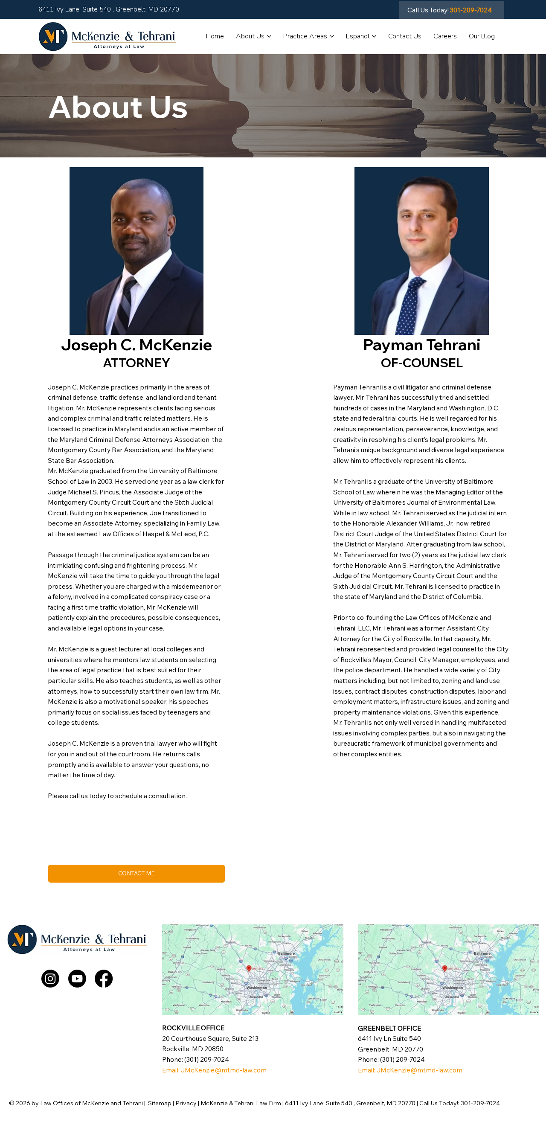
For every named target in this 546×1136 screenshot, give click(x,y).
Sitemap (160, 1103)
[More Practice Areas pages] (332, 36)
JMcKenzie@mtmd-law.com (224, 1070)
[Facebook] (104, 979)
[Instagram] (50, 979)
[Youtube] (77, 979)
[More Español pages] (374, 36)
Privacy (186, 1103)
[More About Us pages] (269, 36)
